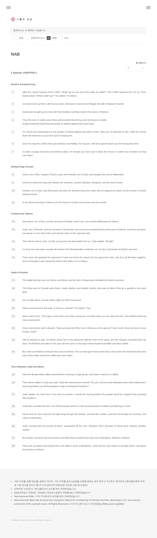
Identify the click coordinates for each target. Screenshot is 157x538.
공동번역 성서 (37, 38)
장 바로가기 (141, 63)
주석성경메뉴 (8, 7)
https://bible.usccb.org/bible (110, 504)
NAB (54, 38)
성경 (21, 38)
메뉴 (148, 7)
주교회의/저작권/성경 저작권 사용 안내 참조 (65, 485)
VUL (66, 38)
